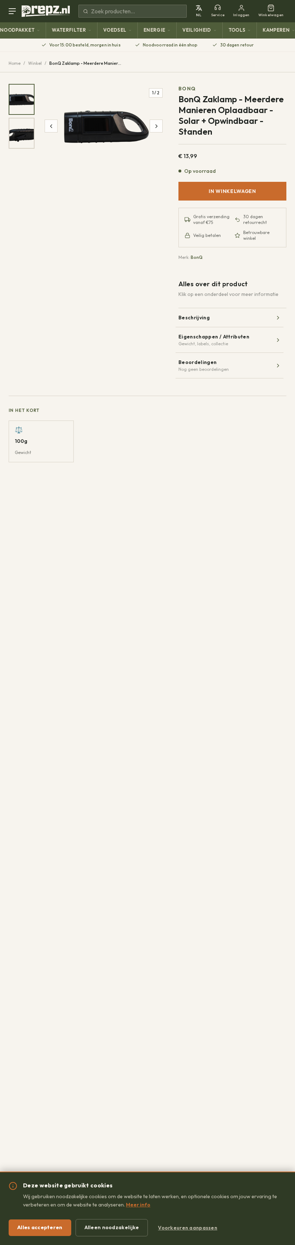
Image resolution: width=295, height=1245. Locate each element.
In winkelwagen (232, 191)
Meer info (138, 1204)
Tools (237, 30)
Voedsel (114, 30)
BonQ (187, 88)
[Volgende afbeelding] (156, 126)
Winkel (35, 63)
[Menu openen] (14, 11)
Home (15, 63)
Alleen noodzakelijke (112, 1227)
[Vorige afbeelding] (51, 126)
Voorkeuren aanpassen (187, 1227)
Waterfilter (69, 30)
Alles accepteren (40, 1227)
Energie (154, 30)
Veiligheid (196, 30)
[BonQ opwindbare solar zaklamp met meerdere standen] (22, 99)
